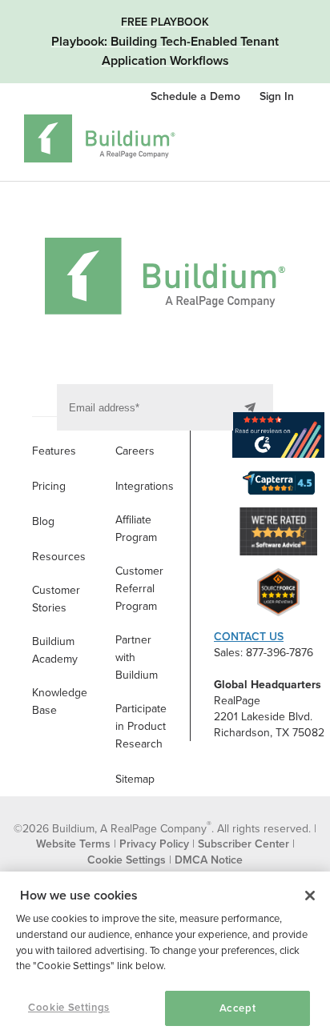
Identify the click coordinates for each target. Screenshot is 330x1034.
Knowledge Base (59, 701)
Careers (135, 451)
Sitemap (135, 779)
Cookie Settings (69, 1007)
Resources (59, 556)
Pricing (49, 486)
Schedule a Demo (197, 96)
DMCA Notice (209, 860)
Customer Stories (56, 599)
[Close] (310, 895)
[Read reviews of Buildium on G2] (278, 437)
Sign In (277, 96)
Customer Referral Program (139, 588)
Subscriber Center (243, 844)
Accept (237, 1008)
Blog (43, 521)
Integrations (144, 486)
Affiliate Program (136, 528)
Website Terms (73, 844)
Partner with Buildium (136, 657)
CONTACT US (249, 636)
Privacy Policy (154, 844)
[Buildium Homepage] (99, 141)
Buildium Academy (55, 650)
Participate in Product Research (141, 726)
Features (54, 451)
